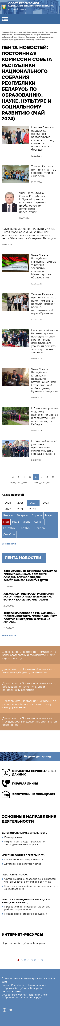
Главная (6, 32)
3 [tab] (25, 960)
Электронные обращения (33, 794)
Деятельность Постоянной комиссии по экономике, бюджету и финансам (29, 671)
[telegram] (10, 1010)
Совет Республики (31, 4)
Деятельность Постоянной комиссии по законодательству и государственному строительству (29, 655)
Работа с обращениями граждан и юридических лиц (26, 901)
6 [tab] (35, 960)
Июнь (26, 521)
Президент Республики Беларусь (24, 943)
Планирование (13, 837)
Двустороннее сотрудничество (22, 863)
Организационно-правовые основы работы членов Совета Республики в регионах (30, 880)
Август (38, 521)
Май (6, 521)
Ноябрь (39, 528)
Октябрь (25, 528)
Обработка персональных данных (34, 772)
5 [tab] (32, 960)
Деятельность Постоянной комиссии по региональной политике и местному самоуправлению (29, 704)
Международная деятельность (23, 855)
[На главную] (4, 7)
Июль (16, 521)
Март (48, 515)
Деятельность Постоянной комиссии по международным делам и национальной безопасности (29, 721)
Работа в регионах (15, 874)
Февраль (22, 515)
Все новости (9, 543)
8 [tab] (42, 960)
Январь (8, 515)
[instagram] (4, 1010)
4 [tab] (28, 960)
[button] (5, 19)
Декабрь (9, 534)
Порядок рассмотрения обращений (25, 913)
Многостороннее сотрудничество (24, 859)
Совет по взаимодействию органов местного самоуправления (31, 887)
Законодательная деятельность (24, 832)
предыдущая (19, 482)
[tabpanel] (30, 943)
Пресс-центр (18, 32)
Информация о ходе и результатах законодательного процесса (24, 843)
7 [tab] (39, 960)
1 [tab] (18, 960)
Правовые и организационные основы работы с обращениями (27, 908)
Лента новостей (34, 32)
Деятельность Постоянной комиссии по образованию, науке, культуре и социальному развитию (29, 686)
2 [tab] (22, 960)
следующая (41, 482)
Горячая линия (25, 783)
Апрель (37, 515)
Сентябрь (9, 528)
